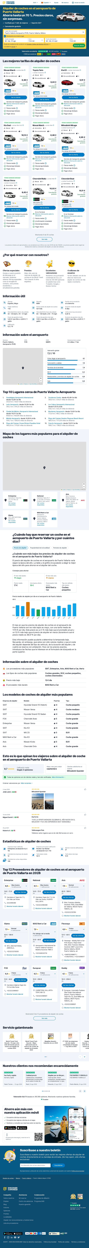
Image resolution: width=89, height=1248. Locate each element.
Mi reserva (65, 2)
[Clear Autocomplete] (83, 32)
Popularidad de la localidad (40, 548)
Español (46, 2)
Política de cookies (63, 1242)
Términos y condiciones (78, 1242)
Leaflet (20, 384)
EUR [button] (34, 2)
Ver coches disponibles (12, 504)
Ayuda (56, 2)
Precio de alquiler (20, 548)
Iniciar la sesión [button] (79, 2)
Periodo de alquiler (60, 548)
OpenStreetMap (33, 384)
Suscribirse (58, 1165)
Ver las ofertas (20, 892)
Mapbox (26, 384)
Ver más (44, 239)
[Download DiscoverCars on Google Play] (10, 1128)
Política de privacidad (50, 1242)
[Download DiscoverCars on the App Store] (22, 1128)
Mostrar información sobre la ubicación (15, 104)
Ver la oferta (15, 97)
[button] (23, 368)
